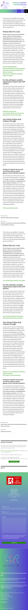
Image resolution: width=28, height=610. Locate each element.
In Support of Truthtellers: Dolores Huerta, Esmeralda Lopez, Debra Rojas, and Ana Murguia (13, 579)
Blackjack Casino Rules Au (9, 111)
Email (5, 512)
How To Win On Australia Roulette (12, 375)
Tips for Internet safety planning (14, 490)
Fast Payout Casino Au (6, 430)
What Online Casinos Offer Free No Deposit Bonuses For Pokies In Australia (14, 424)
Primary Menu (26, 11)
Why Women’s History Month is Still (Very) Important (13, 582)
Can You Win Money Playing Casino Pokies (14, 280)
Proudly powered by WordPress (7, 608)
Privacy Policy (4, 602)
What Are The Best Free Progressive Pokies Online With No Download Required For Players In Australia (14, 70)
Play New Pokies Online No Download (10, 216)
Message (4, 517)
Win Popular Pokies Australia (10, 208)
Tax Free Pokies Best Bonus (10, 66)
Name (5, 506)
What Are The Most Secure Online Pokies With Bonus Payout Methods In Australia (13, 223)
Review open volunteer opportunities (9, 450)
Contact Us (14, 542)
